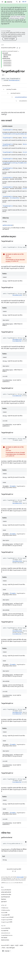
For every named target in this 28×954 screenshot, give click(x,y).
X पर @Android (4, 908)
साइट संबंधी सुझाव (10, 947)
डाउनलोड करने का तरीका (6, 894)
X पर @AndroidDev (5, 910)
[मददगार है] (17, 48)
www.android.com (5, 933)
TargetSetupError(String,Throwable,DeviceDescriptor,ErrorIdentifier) (15, 454)
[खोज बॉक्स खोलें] (17, 2)
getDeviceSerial (7, 225)
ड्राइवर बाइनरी (3, 901)
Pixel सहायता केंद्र (4, 930)
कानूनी (16, 945)
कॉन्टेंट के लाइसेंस (20, 877)
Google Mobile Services (6, 935)
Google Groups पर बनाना (6, 919)
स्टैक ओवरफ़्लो (4, 937)
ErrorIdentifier (14, 198)
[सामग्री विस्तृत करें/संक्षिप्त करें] (18, 51)
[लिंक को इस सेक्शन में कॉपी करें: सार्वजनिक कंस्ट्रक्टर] (17, 237)
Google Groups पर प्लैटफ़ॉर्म (7, 917)
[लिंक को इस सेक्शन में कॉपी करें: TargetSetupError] (14, 241)
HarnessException (14, 80)
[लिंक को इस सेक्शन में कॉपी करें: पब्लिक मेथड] (11, 833)
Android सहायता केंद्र (5, 928)
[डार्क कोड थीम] (26, 245)
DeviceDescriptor (17, 295)
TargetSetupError (8, 129)
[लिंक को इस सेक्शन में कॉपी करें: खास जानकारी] (13, 121)
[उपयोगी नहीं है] (19, 48)
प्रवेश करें (24, 1)
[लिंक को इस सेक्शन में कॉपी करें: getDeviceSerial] (13, 838)
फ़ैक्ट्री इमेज (3, 899)
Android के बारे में (5, 945)
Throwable (13, 486)
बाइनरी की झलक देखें (5, 897)
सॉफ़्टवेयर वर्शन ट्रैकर (5, 940)
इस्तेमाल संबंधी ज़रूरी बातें (6, 892)
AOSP (2, 44)
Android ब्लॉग (4, 912)
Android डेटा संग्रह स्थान (6, 889)
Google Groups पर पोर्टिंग (6, 922)
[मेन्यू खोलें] (2, 2)
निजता (3, 947)
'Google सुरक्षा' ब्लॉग (5, 915)
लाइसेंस (21, 945)
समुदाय (12, 945)
